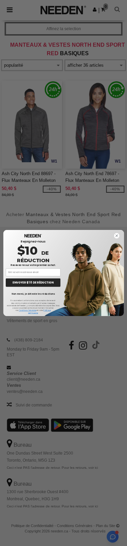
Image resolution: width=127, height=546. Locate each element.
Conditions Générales (27, 310)
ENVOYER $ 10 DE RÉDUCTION (33, 282)
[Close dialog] (116, 235)
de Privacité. (33, 313)
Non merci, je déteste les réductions (33, 293)
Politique (46, 310)
